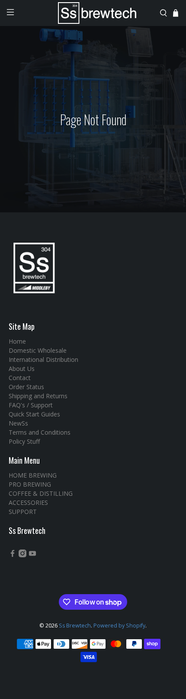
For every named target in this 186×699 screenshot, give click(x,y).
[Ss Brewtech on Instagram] (22, 555)
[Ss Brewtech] (93, 13)
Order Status (26, 387)
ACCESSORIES (28, 502)
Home (17, 341)
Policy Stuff (24, 441)
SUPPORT (23, 511)
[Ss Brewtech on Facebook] (12, 555)
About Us (22, 368)
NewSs (18, 423)
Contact (20, 378)
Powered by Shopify (119, 625)
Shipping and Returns (38, 396)
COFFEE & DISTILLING (41, 493)
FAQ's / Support (31, 405)
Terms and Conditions (40, 432)
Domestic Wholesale (38, 350)
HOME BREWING (33, 475)
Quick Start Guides (34, 414)
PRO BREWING (30, 484)
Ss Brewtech (75, 625)
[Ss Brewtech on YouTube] (32, 555)
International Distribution (43, 359)
